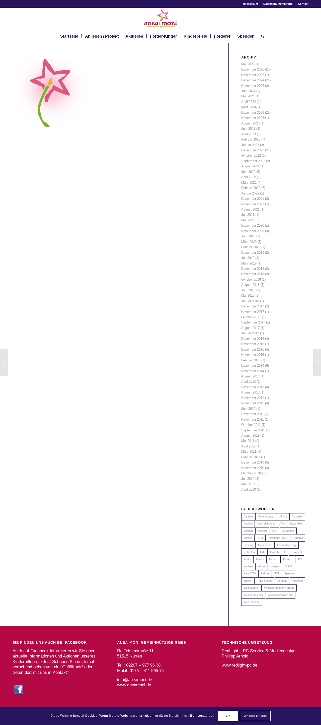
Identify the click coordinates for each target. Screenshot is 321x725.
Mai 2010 (248, 484)
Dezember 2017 (252, 306)
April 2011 (248, 446)
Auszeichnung (266, 523)
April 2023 (248, 134)
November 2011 (252, 419)
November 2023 (252, 118)
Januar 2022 (250, 193)
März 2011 (248, 451)
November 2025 (252, 75)
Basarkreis (296, 523)
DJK (274, 530)
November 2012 (252, 403)
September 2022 (253, 161)
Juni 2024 (248, 91)
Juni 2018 (248, 290)
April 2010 (248, 489)
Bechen (248, 530)
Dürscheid (288, 530)
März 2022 (249, 182)
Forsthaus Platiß (278, 537)
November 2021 (252, 204)
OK (228, 716)
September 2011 (253, 430)
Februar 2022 (250, 188)
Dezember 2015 (252, 349)
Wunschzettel (252, 602)
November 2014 (252, 371)
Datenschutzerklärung (278, 3)
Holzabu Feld (278, 552)
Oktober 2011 (251, 425)
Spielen (248, 580)
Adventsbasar (266, 516)
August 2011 (250, 435)
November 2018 (252, 274)
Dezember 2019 (252, 252)
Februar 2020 (250, 247)
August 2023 (250, 123)
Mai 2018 (248, 295)
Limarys (275, 566)
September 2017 (253, 322)
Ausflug (248, 523)
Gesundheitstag (286, 545)
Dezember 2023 (252, 112)
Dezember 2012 (252, 398)
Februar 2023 (250, 139)
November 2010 (252, 468)
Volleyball (297, 580)
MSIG (288, 566)
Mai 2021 (248, 220)
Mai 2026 (248, 64)
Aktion (283, 516)
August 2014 (250, 376)
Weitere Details (255, 716)
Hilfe (262, 552)
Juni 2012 (248, 409)
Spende (289, 573)
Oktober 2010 (251, 473)
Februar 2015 (250, 360)
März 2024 (249, 107)
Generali (297, 537)
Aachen (248, 516)
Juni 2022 (248, 172)
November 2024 (252, 86)
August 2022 (250, 166)
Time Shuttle (264, 580)
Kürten (262, 566)
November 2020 (252, 231)
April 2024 (248, 102)
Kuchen (248, 566)
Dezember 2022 (252, 150)
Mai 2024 (248, 96)
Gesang (248, 545)
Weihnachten (251, 587)
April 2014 (248, 381)
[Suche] (261, 36)
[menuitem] (251, 4)
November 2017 (252, 312)
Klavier (260, 559)
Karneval (296, 552)
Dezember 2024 (252, 80)
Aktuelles (297, 516)
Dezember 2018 (252, 269)
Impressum (250, 3)
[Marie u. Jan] (4, 362)
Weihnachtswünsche (280, 595)
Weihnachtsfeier (253, 595)
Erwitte (248, 537)
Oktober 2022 (251, 155)
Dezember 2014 (252, 365)
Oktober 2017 (251, 317)
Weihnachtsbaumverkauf (279, 587)
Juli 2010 (247, 479)
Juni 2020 (248, 236)
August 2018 (250, 285)
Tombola (282, 580)
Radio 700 (250, 573)
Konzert (288, 559)
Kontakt (303, 3)
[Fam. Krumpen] (317, 362)
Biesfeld (262, 530)
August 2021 (250, 209)
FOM (260, 537)
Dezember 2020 (252, 225)
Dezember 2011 (252, 414)
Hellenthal (249, 552)
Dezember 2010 (252, 462)
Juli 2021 (247, 215)
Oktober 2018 (251, 279)
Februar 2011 (250, 457)
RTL (277, 573)
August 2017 (250, 328)
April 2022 (248, 177)
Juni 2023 (248, 128)
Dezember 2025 (252, 69)
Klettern (273, 559)
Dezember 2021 (252, 199)
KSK (300, 559)
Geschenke (265, 545)
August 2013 (250, 392)
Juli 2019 (247, 258)
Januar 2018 (250, 301)
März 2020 (249, 242)
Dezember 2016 (252, 339)
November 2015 (252, 355)
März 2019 (249, 263)
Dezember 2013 (252, 387)
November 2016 (252, 344)
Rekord (265, 573)
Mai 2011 (247, 441)
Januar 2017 (250, 333)
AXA (282, 523)
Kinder (247, 559)
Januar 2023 (250, 145)
